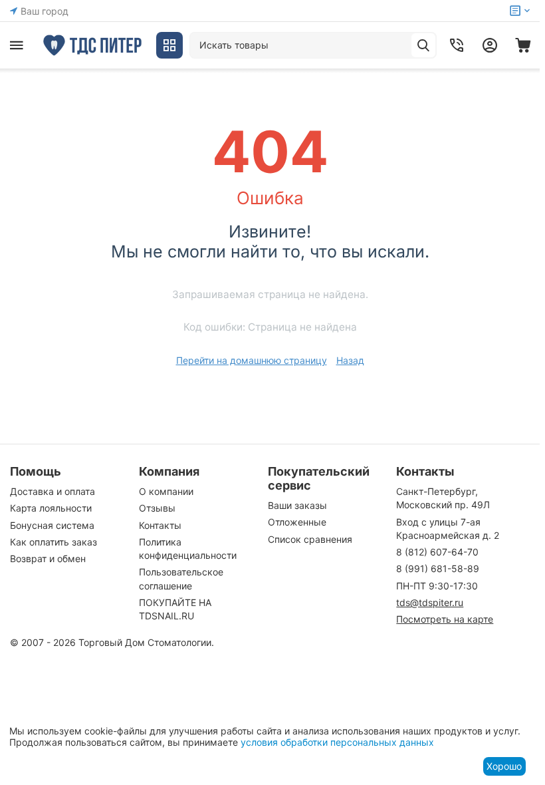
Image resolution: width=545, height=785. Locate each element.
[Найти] (423, 45)
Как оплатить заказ (53, 542)
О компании (166, 491)
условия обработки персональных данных (337, 742)
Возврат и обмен (48, 558)
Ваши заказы (297, 505)
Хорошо (504, 766)
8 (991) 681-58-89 (437, 568)
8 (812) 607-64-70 (437, 551)
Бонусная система (52, 525)
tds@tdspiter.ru (429, 602)
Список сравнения (310, 539)
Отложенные (297, 522)
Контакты (160, 525)
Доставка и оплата (52, 491)
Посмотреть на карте (444, 619)
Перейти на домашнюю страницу (251, 360)
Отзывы (157, 508)
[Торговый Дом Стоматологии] (93, 45)
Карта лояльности (51, 508)
